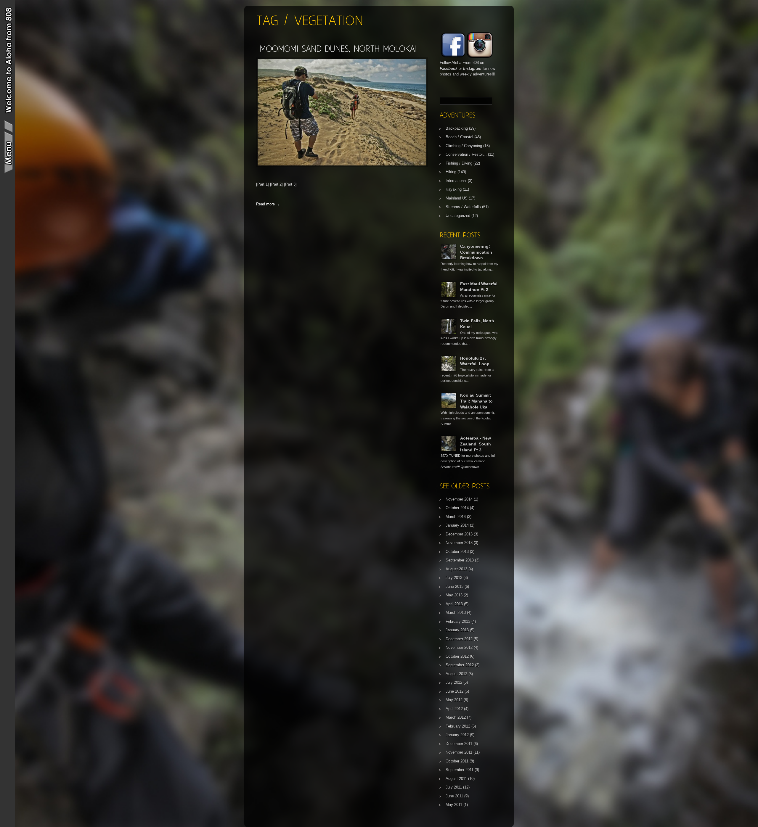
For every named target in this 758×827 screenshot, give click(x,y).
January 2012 (457, 735)
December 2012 (459, 639)
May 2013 (454, 595)
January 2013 (457, 630)
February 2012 (458, 726)
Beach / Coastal (459, 137)
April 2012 (454, 709)
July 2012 (454, 682)
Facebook (448, 68)
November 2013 (459, 542)
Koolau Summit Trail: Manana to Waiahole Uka (476, 401)
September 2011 (459, 770)
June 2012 (454, 691)
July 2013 (454, 577)
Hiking (451, 172)
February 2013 (458, 621)
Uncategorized (458, 215)
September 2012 (460, 665)
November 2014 (459, 499)
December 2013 (459, 534)
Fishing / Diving (459, 163)
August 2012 (456, 674)
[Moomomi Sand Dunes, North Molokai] (338, 48)
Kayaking (454, 189)
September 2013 (460, 560)
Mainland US (457, 198)
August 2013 (456, 569)
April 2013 (454, 604)
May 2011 (454, 804)
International (456, 180)
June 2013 (454, 586)
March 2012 (456, 717)
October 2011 (457, 761)
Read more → (268, 204)
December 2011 (459, 743)
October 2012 (457, 656)
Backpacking (457, 128)
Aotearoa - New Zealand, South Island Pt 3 (475, 444)
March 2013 (456, 612)
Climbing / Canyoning (464, 146)
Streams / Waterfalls (463, 207)
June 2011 (454, 796)
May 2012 (454, 700)
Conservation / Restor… (466, 154)
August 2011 (456, 778)
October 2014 (457, 508)
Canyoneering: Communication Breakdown (476, 252)
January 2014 (457, 525)
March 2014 (456, 516)
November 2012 (459, 647)
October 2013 (457, 551)
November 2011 (459, 752)
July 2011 (454, 787)
